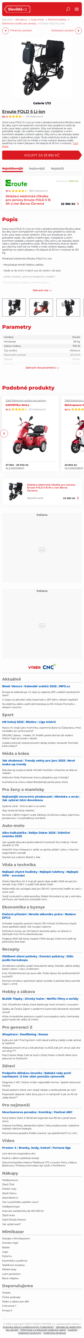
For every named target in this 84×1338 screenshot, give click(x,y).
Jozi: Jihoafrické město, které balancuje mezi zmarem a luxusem (40, 1004)
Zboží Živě (8, 1184)
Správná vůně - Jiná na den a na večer (24, 806)
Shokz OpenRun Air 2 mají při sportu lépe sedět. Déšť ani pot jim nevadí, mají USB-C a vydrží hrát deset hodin (39, 883)
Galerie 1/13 (42, 103)
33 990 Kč (68, 204)
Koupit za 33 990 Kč (42, 155)
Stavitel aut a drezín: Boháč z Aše (21, 857)
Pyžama (7, 1256)
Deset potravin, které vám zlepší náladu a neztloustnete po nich (39, 1089)
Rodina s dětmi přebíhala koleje (20, 1158)
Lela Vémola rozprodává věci (19, 1153)
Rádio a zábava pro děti (15, 1301)
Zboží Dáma (9, 1193)
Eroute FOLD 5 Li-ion (23, 111)
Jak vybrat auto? (11, 1224)
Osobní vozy (9, 1188)
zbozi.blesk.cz (10, 1197)
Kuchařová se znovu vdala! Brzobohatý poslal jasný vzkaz (35, 782)
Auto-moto (37, 19)
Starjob (6, 1292)
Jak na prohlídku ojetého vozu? (20, 1202)
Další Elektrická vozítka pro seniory (26, 400)
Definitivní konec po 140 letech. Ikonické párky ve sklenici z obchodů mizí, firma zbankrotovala (37, 933)
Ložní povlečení (11, 1273)
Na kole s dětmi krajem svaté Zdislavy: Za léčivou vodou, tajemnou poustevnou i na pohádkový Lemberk (40, 816)
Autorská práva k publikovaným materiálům (28, 1326)
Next (80, 433)
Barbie (6, 1247)
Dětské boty (9, 1269)
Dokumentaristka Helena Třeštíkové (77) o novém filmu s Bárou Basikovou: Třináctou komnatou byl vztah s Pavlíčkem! (39, 1164)
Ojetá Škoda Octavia (14, 1219)
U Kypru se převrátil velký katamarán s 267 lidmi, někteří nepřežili (40, 699)
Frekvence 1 (9, 1305)
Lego (5, 1251)
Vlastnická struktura (54, 1332)
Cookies (72, 1329)
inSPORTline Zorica (17, 405)
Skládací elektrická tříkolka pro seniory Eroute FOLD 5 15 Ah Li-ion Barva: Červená (28, 200)
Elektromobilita (57, 19)
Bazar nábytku (10, 1278)
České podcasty (11, 1297)
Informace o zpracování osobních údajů (43, 1329)
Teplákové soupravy (13, 1265)
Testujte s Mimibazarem (16, 1238)
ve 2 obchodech (15, 467)
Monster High (10, 1242)
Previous (4, 433)
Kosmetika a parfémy (14, 1260)
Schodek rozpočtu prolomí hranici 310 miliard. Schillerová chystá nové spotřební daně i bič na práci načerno (39, 925)
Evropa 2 (7, 1310)
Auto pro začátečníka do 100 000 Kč (23, 1210)
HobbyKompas (11, 1206)
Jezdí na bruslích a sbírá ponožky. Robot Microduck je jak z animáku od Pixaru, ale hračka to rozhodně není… (41, 898)
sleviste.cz (21, 19)
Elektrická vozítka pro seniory (19, 23)
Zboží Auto (8, 1215)
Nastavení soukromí (29, 1332)
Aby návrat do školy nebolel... (18, 810)
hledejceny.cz (10, 1180)
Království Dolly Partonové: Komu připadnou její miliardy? (35, 777)
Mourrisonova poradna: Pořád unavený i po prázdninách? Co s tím (39, 1133)
